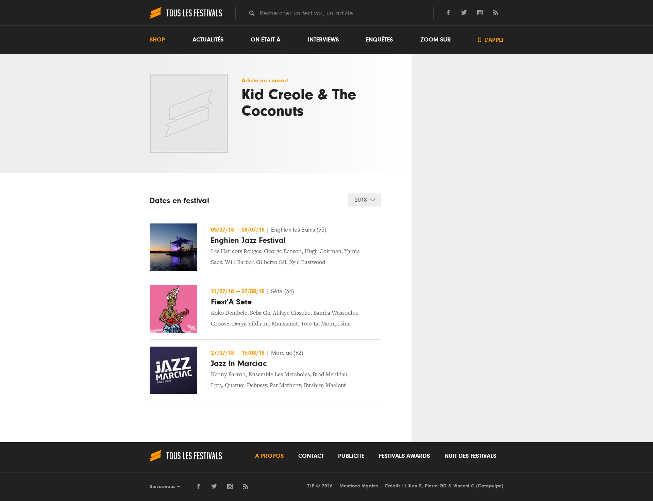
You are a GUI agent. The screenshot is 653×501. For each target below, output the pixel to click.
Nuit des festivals (470, 456)
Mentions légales (358, 485)
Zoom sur (435, 40)
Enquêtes (379, 40)
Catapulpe (490, 485)
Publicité (351, 456)
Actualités (207, 40)
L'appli (490, 40)
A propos (269, 456)
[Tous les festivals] (186, 18)
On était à (265, 40)
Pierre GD (436, 485)
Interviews (323, 40)
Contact (311, 456)
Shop (157, 40)
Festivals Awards (404, 456)
